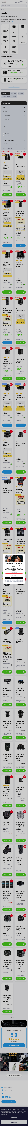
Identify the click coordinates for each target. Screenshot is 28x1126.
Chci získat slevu (14, 578)
